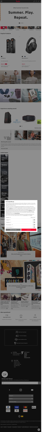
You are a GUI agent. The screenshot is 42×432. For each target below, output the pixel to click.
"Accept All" (30, 210)
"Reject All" (11, 208)
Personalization (8, 224)
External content (9, 227)
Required (7, 217)
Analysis (7, 219)
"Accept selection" (17, 213)
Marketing (8, 222)
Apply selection (13, 229)
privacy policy (25, 215)
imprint (31, 215)
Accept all (29, 229)
